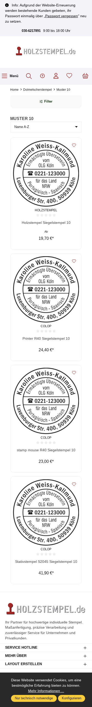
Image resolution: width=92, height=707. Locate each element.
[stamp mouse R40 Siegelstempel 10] (46, 401)
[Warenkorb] (85, 76)
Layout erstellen (23, 664)
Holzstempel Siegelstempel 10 (46, 223)
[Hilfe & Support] (42, 76)
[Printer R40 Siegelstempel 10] (46, 289)
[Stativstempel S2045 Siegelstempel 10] (46, 512)
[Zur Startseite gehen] (46, 51)
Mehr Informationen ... (46, 691)
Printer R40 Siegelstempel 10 (46, 339)
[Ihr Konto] (56, 76)
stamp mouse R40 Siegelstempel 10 (46, 450)
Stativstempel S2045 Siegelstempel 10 (46, 562)
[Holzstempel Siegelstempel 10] (46, 173)
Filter (48, 101)
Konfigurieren (71, 698)
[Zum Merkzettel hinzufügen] (74, 145)
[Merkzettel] (69, 76)
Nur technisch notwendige (34, 698)
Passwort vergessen (61, 16)
